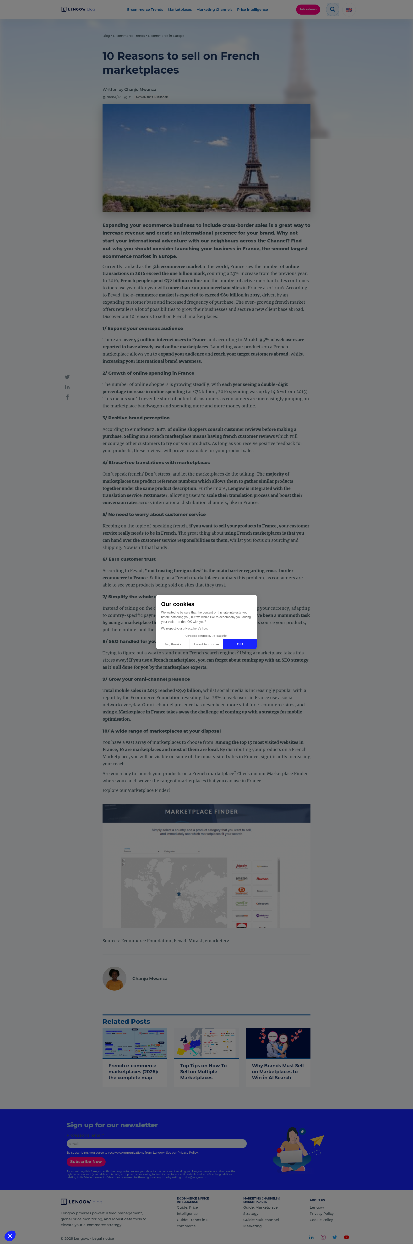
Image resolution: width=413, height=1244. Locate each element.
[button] (10, 1236)
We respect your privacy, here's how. (184, 628)
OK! (240, 644)
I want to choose (206, 644)
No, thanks (173, 644)
